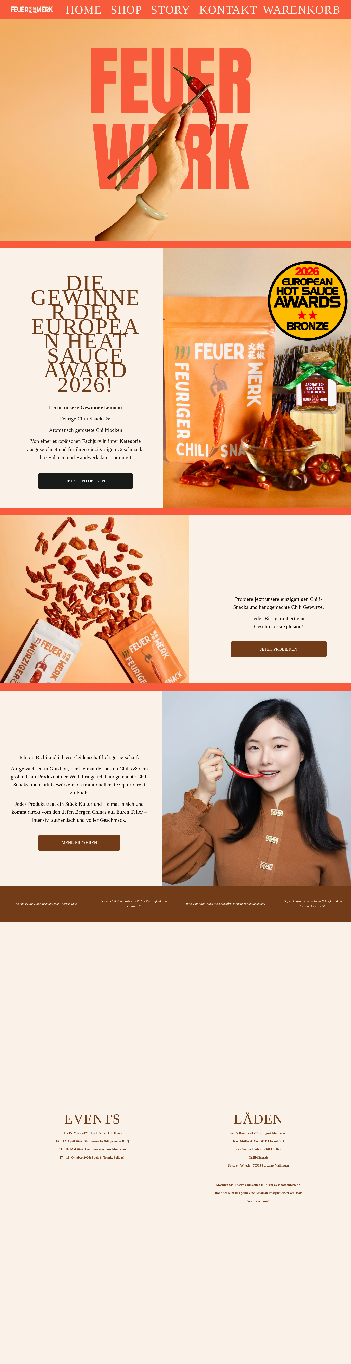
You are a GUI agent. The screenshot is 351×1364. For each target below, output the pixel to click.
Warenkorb (301, 9)
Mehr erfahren (79, 842)
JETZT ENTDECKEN (85, 481)
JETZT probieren (278, 649)
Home (84, 9)
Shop (126, 9)
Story (171, 9)
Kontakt (228, 9)
